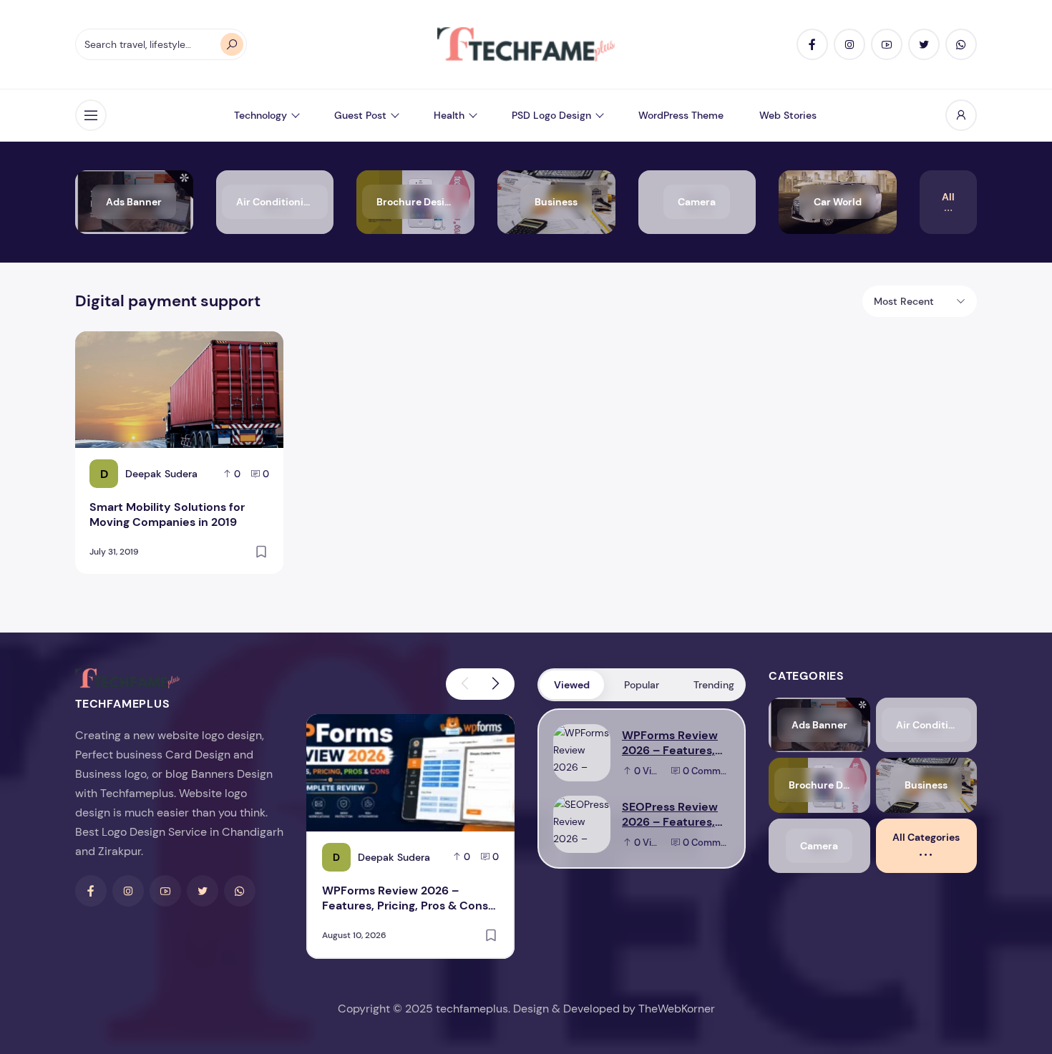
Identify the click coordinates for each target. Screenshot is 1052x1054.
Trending (713, 684)
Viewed (572, 684)
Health (449, 115)
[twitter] (924, 44)
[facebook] (812, 44)
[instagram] (849, 44)
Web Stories (788, 115)
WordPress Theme (681, 115)
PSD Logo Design (551, 115)
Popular (641, 684)
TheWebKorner (676, 1008)
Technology (260, 115)
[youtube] (886, 44)
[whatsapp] (961, 44)
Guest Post (360, 115)
